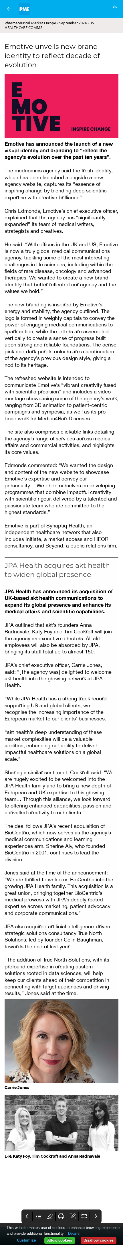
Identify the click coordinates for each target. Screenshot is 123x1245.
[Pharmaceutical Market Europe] (63, 9)
